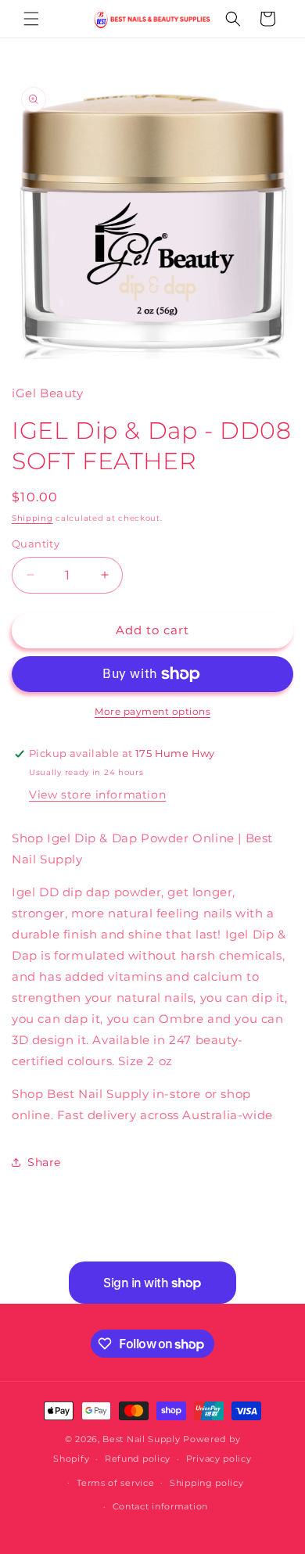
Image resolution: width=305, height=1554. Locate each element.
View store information (97, 795)
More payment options (152, 711)
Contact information (160, 1506)
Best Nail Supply (141, 1439)
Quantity (35, 543)
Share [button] (44, 1162)
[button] (31, 19)
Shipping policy (207, 1482)
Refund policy (137, 1458)
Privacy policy (219, 1458)
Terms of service (115, 1482)
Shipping (32, 518)
